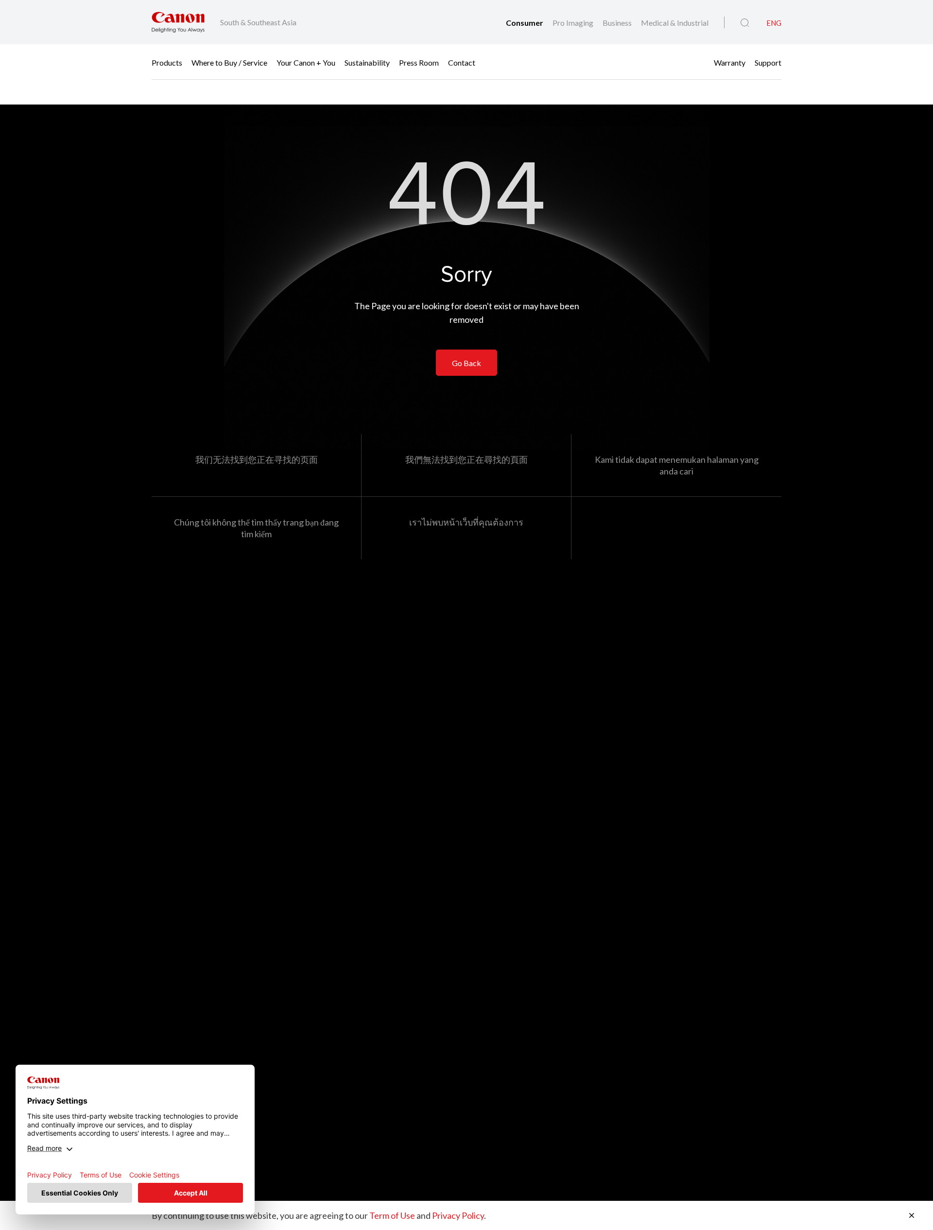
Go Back (466, 363)
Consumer (525, 22)
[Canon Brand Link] (178, 22)
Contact (461, 62)
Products (167, 62)
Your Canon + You (305, 62)
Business (618, 22)
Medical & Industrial (674, 22)
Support (768, 62)
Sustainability (367, 62)
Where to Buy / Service (229, 62)
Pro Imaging (574, 22)
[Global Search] (744, 23)
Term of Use (392, 1215)
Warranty (729, 62)
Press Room (419, 62)
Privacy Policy (458, 1215)
